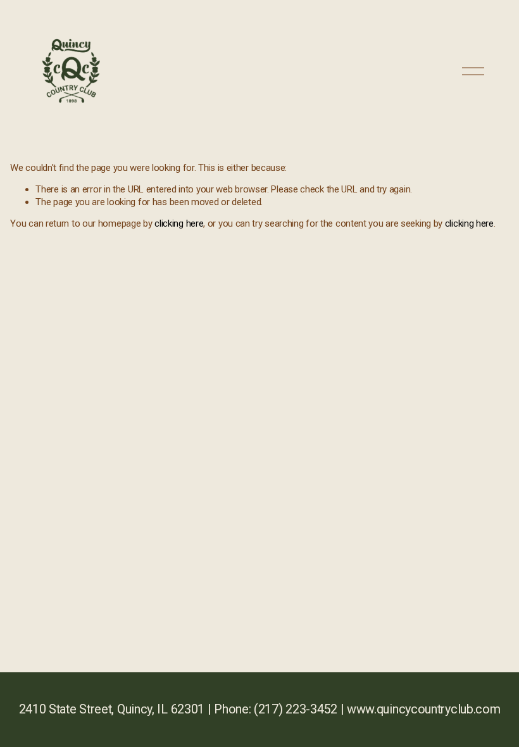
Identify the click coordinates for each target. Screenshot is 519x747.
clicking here (178, 223)
